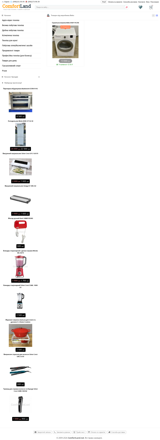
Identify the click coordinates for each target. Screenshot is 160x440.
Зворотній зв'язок (44, 432)
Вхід (147, 2)
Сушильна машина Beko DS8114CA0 (65, 23)
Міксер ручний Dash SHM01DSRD (20, 218)
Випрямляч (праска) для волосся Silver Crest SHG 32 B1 (20, 355)
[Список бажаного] (140, 7)
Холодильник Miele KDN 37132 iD (20, 121)
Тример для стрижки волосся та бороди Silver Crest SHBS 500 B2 (20, 390)
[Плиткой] (153, 15)
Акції (104, 2)
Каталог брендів (11, 77)
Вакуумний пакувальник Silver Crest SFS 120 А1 (20, 153)
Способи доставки (130, 2)
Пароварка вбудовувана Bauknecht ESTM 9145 (20, 89)
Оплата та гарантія (115, 2)
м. (21, 2)
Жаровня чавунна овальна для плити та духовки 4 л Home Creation (20, 321)
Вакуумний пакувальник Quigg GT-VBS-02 (20, 186)
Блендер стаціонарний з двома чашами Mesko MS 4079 (20, 252)
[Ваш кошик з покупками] (151, 7)
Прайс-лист (80, 432)
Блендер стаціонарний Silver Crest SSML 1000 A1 (20, 286)
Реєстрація (155, 2)
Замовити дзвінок (63, 432)
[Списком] (156, 15)
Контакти (141, 2)
